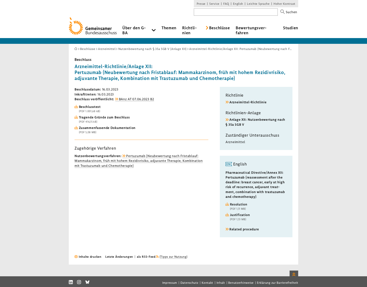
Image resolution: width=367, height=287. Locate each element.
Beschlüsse (219, 27)
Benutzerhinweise (241, 283)
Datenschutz (189, 283)
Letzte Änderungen (119, 256)
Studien (290, 27)
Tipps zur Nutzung (173, 256)
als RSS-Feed (146, 256)
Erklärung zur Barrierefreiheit (277, 283)
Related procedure (244, 229)
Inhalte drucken (90, 256)
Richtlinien (189, 30)
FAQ (226, 4)
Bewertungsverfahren (251, 30)
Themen (169, 27)
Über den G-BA (134, 30)
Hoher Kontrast (284, 4)
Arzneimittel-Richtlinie (248, 102)
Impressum (169, 283)
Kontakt (207, 283)
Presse (201, 4)
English (238, 4)
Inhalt (221, 283)
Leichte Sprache (258, 4)
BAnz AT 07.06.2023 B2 (136, 99)
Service (214, 4)
